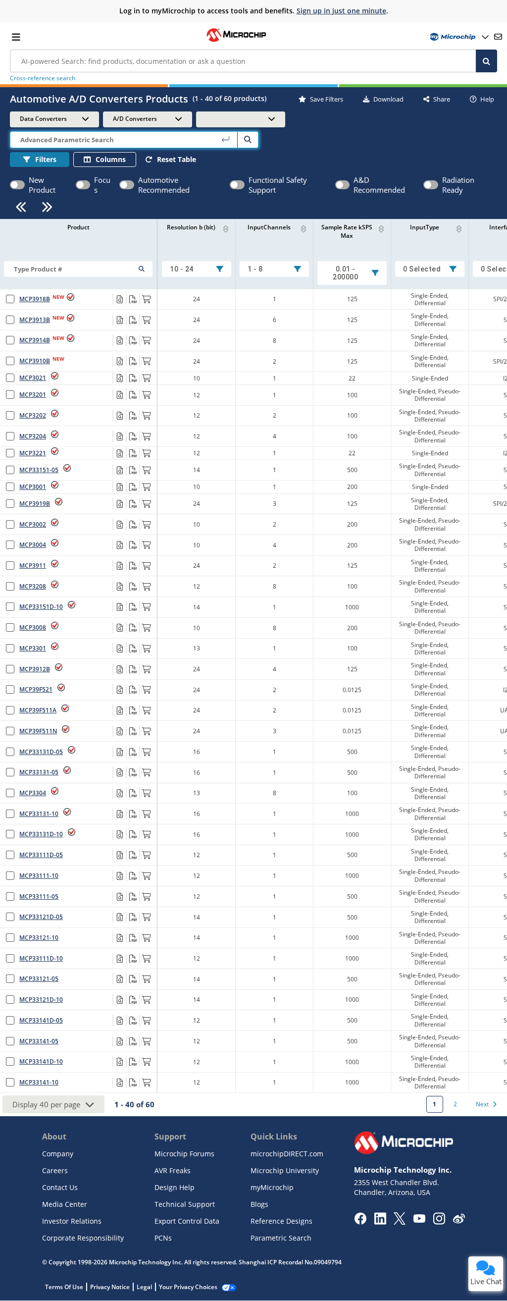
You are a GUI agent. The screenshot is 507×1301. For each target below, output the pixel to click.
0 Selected (422, 269)
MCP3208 (32, 586)
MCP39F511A (37, 710)
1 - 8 (255, 269)
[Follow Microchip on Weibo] (459, 1221)
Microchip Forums (184, 1153)
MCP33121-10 (38, 937)
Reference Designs (281, 1221)
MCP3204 (32, 436)
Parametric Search (281, 1238)
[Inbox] (498, 36)
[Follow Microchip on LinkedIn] (380, 1222)
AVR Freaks (172, 1170)
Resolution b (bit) (191, 227)
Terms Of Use (64, 1287)
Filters (45, 159)
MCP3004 (32, 545)
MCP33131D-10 (41, 834)
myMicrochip (272, 1187)
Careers (55, 1170)
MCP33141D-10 (41, 1061)
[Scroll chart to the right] (47, 207)
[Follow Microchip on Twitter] (400, 1222)
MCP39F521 (35, 689)
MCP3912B (34, 669)
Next (482, 1104)
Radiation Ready (458, 185)
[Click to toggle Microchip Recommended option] (83, 184)
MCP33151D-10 (41, 606)
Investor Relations (71, 1221)
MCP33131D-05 (41, 752)
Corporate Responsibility (83, 1238)
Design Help (174, 1187)
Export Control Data (186, 1221)
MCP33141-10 (38, 1082)
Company (57, 1153)
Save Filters (326, 99)
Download (388, 99)
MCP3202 (32, 415)
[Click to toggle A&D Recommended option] (342, 184)
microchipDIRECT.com (287, 1153)
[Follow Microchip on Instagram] (439, 1222)
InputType (424, 227)
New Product (42, 185)
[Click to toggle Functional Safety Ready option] (237, 184)
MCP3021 (32, 378)
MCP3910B (34, 361)
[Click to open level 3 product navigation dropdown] (240, 118)
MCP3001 (32, 487)
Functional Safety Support (278, 185)
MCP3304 (32, 793)
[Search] (486, 61)
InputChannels (269, 227)
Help (487, 99)
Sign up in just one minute (341, 10)
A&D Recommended (379, 185)
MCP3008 (32, 627)
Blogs (259, 1204)
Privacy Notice (110, 1287)
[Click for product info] (119, 299)
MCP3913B (34, 320)
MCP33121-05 (38, 979)
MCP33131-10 (38, 814)
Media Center (64, 1204)
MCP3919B (34, 503)
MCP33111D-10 (41, 958)
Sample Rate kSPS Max (346, 231)
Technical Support (184, 1204)
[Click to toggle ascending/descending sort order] (459, 229)
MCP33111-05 (38, 896)
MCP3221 (32, 453)
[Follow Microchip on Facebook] (360, 1222)
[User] (458, 37)
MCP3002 (32, 524)
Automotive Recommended (164, 185)
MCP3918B (34, 299)
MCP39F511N (38, 731)
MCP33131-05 (38, 772)
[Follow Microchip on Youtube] (419, 1220)
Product (78, 227)
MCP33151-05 (38, 470)
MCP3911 (32, 565)
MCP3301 (32, 648)
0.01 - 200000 (345, 273)
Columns (111, 159)
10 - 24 (182, 269)
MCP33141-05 (38, 1041)
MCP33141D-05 (41, 1020)
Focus (102, 185)
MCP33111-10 (38, 875)
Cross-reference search (42, 78)
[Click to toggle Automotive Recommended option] (126, 184)
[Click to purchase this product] (146, 299)
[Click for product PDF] (132, 299)
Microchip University (285, 1170)
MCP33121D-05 (41, 917)
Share (441, 99)
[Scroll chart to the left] (21, 207)
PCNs (163, 1238)
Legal (144, 1287)
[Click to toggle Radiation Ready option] (430, 184)
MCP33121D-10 (41, 999)
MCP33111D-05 (41, 855)
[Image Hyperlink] (236, 41)
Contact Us (60, 1187)
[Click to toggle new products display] (17, 184)
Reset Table (176, 159)
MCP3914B (34, 340)
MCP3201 (32, 394)
